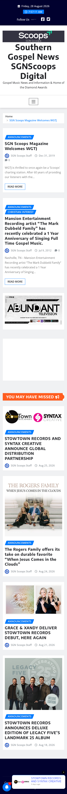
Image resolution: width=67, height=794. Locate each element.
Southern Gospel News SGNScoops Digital (33, 61)
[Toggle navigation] (33, 101)
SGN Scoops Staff (21, 155)
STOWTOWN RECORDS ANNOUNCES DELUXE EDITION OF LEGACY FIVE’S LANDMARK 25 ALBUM (32, 730)
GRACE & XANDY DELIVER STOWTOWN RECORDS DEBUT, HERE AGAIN (31, 632)
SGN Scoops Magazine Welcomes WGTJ (33, 120)
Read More (15, 186)
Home (9, 116)
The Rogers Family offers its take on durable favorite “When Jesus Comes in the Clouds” (32, 556)
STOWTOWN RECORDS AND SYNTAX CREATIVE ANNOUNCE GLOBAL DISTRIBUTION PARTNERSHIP (33, 448)
